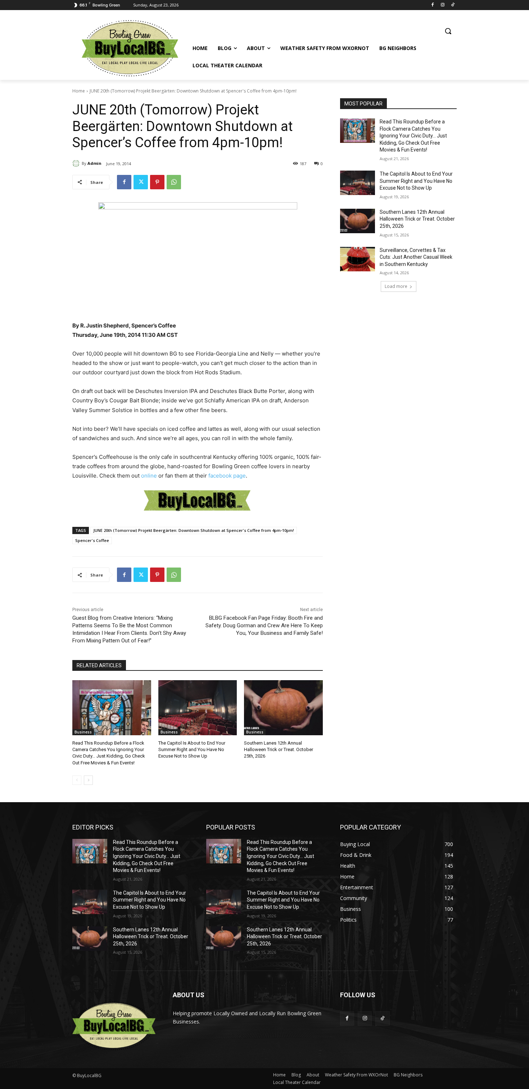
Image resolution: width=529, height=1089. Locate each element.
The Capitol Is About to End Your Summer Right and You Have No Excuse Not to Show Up (191, 749)
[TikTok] (452, 5)
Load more (396, 286)
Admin (94, 163)
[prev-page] (76, 780)
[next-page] (88, 780)
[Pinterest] (157, 182)
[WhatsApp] (174, 182)
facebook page (227, 475)
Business (83, 732)
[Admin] (77, 163)
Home (78, 91)
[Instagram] (442, 5)
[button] (448, 31)
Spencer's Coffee (92, 540)
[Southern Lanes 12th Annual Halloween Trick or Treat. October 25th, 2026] (283, 707)
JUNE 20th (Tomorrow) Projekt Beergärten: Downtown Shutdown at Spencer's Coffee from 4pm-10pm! (193, 530)
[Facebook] (433, 5)
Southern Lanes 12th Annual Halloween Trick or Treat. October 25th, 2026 (278, 749)
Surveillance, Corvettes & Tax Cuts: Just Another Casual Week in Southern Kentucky (416, 257)
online (149, 475)
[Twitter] (141, 182)
